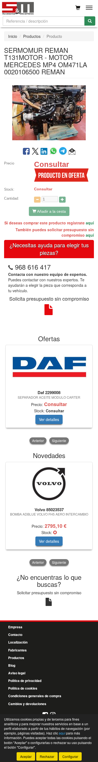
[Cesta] (78, 7)
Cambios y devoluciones (27, 703)
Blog (11, 665)
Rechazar (47, 756)
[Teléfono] (10, 267)
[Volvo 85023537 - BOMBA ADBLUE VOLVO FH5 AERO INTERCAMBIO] (49, 483)
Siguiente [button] (59, 440)
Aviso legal (16, 672)
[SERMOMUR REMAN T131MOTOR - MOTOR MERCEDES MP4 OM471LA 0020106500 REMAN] (49, 112)
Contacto (15, 634)
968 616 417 (33, 267)
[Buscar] (89, 21)
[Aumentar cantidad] (62, 200)
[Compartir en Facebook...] (26, 152)
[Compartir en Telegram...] (64, 152)
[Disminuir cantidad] (37, 200)
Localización (17, 642)
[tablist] (49, 395)
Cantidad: (11, 198)
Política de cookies (22, 688)
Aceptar (26, 756)
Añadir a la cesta (51, 211)
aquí (90, 222)
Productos (32, 36)
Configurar (70, 756)
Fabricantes (17, 650)
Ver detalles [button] (49, 419)
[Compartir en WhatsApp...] (54, 152)
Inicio (12, 36)
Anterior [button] (38, 440)
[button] (72, 152)
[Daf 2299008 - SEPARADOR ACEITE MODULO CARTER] (49, 367)
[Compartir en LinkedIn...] (44, 152)
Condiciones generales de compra (34, 695)
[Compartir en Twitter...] (35, 152)
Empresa (15, 626)
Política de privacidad (24, 680)
